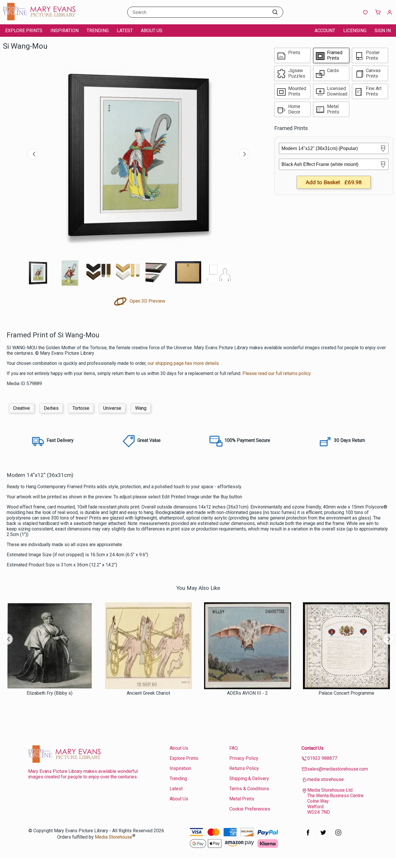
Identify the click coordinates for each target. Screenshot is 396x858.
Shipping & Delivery (249, 778)
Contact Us (312, 748)
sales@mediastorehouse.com (337, 769)
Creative (21, 408)
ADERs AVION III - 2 (247, 693)
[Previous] (32, 154)
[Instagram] (338, 835)
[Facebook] (308, 835)
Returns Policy (244, 768)
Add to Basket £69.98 (334, 182)
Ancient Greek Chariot (148, 693)
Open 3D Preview (146, 301)
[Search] (275, 12)
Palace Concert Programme (346, 693)
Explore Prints (23, 30)
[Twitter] (323, 835)
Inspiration (64, 30)
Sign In (383, 30)
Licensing (354, 30)
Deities (51, 408)
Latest (125, 30)
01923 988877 (322, 758)
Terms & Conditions (249, 788)
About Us (151, 30)
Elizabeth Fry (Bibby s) (49, 693)
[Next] (244, 154)
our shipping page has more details (183, 363)
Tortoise (80, 408)
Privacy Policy (243, 758)
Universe (112, 408)
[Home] (39, 18)
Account (325, 30)
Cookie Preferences (249, 809)
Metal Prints (241, 799)
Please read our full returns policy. (276, 373)
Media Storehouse (113, 837)
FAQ (233, 748)
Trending (98, 30)
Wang (140, 408)
